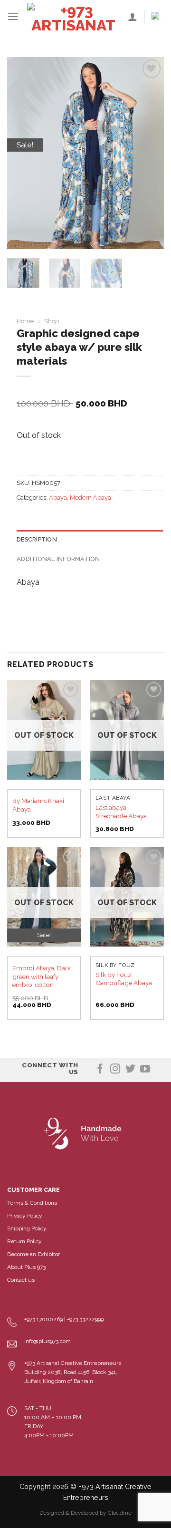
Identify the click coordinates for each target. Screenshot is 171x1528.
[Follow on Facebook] (100, 1069)
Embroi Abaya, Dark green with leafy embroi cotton (41, 976)
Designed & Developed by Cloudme (85, 1512)
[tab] (90, 539)
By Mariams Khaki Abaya (38, 805)
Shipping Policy (27, 1228)
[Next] (148, 153)
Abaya (58, 497)
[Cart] (158, 16)
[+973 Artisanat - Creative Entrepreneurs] (73, 16)
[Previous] (22, 153)
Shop (51, 321)
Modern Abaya (90, 497)
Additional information (58, 558)
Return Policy (24, 1241)
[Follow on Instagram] (115, 1069)
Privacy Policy (24, 1215)
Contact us (21, 1280)
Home (25, 321)
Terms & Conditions (32, 1202)
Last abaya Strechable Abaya (121, 811)
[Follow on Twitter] (130, 1069)
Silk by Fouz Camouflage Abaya (123, 979)
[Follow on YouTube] (145, 1069)
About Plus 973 (26, 1267)
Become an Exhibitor (33, 1254)
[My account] (132, 16)
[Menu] (13, 16)
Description (37, 539)
